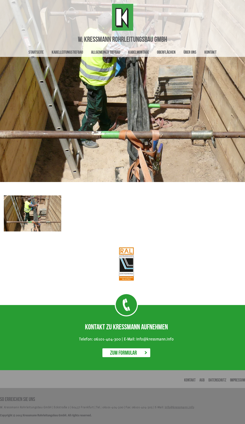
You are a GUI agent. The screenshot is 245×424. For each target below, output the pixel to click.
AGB (202, 380)
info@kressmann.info (179, 407)
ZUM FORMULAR (123, 352)
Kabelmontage (138, 52)
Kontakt (210, 52)
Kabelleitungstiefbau (67, 52)
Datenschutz (217, 380)
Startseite (36, 52)
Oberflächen (166, 52)
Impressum (237, 380)
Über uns (190, 52)
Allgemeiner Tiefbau (105, 52)
